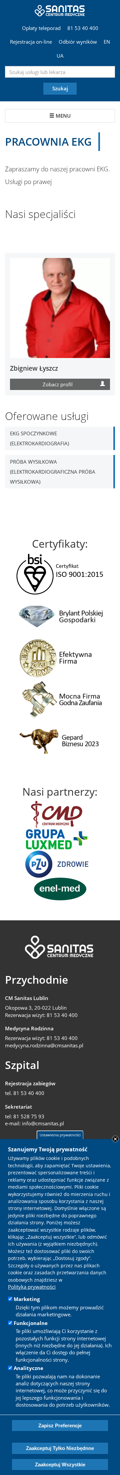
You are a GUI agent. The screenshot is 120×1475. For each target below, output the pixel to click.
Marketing (27, 1299)
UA (60, 55)
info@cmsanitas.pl (43, 1123)
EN (107, 41)
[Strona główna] (60, 10)
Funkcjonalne (31, 1323)
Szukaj (60, 88)
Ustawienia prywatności (60, 1134)
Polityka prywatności (32, 1286)
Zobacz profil (58, 384)
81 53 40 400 (82, 28)
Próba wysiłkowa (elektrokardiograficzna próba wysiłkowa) (52, 471)
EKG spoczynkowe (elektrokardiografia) (39, 438)
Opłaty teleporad (41, 28)
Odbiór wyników (78, 41)
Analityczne (28, 1368)
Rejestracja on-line (31, 41)
